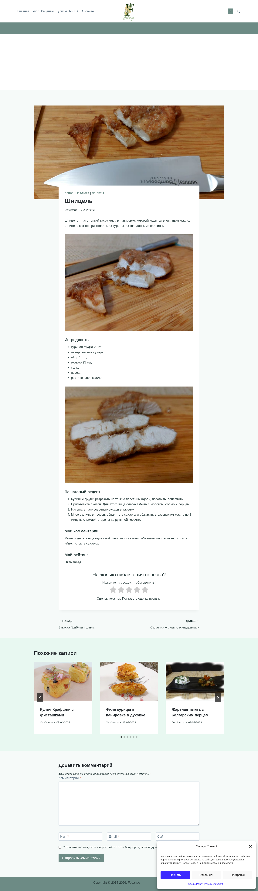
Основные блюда (77, 193)
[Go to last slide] (40, 697)
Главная (23, 11)
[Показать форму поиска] (238, 11)
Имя (64, 836)
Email (114, 836)
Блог (35, 11)
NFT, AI (74, 11)
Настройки (238, 874)
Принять (175, 874)
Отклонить (206, 874)
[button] (250, 846)
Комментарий (70, 778)
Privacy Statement (213, 884)
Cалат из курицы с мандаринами (174, 624)
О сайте (88, 11)
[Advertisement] (129, 62)
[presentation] (63, 681)
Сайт (161, 836)
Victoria (72, 210)
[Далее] (218, 697)
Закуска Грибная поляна (76, 624)
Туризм (61, 11)
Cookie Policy (195, 884)
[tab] (121, 737)
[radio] (113, 590)
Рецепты (47, 11)
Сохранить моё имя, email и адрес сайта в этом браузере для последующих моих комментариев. (126, 847)
